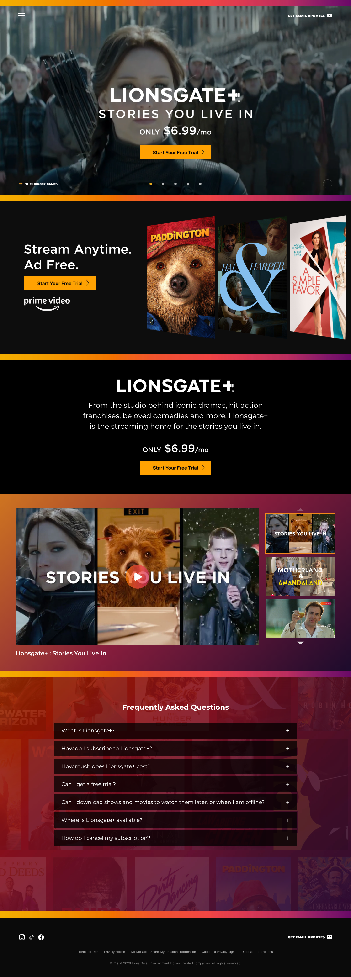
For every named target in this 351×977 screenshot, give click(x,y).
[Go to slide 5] (200, 184)
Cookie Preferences (258, 952)
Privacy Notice (114, 952)
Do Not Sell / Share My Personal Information (163, 952)
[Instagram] (22, 937)
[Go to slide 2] (163, 184)
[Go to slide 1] (150, 184)
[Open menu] (23, 15)
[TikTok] (31, 937)
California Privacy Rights (219, 952)
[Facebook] (41, 937)
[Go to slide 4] (188, 184)
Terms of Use (88, 952)
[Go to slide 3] (175, 184)
